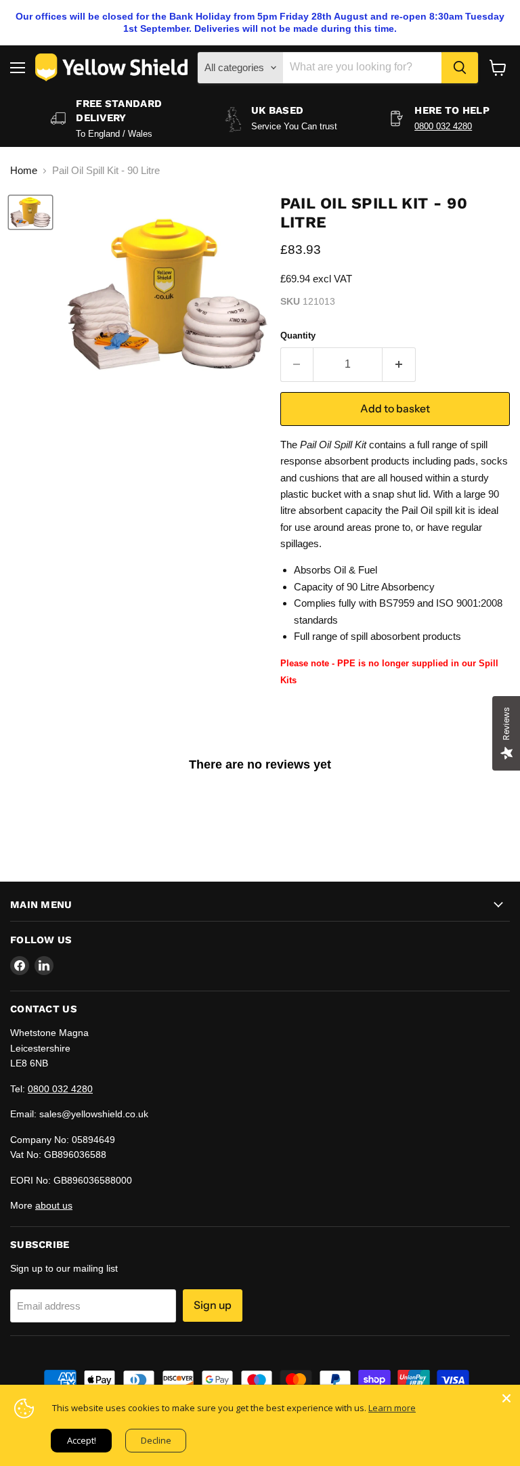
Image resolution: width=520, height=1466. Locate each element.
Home (23, 170)
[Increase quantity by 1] (399, 364)
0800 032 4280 (443, 126)
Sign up (213, 1305)
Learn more (392, 1408)
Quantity (298, 335)
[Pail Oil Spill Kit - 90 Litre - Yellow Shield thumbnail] (30, 212)
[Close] (506, 1398)
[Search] (459, 67)
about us (53, 1205)
